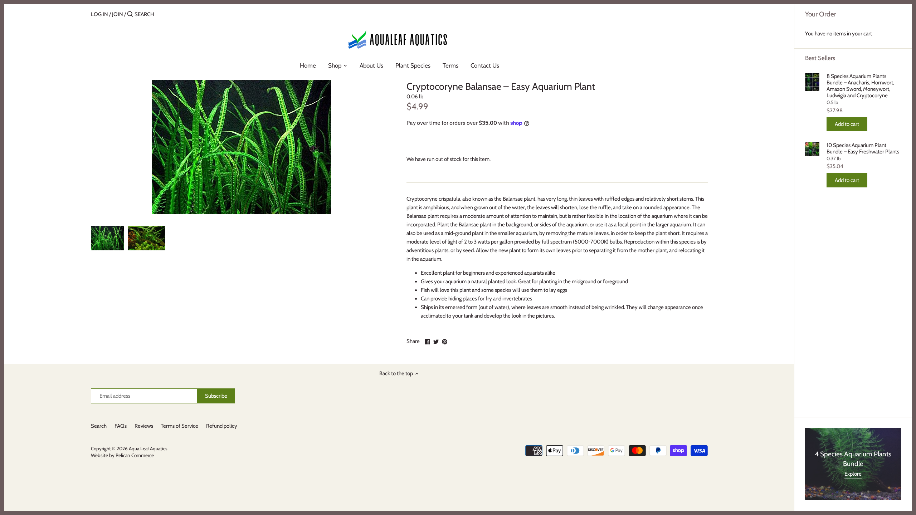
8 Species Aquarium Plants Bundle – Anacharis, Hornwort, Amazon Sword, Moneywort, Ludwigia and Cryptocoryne (860, 86)
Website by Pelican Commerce (122, 455)
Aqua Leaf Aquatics (148, 448)
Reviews (144, 426)
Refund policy (221, 426)
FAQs (120, 426)
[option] (107, 238)
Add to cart (847, 124)
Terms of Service (179, 426)
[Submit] (130, 14)
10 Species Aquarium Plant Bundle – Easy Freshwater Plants (863, 148)
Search (99, 426)
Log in (99, 14)
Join (117, 14)
